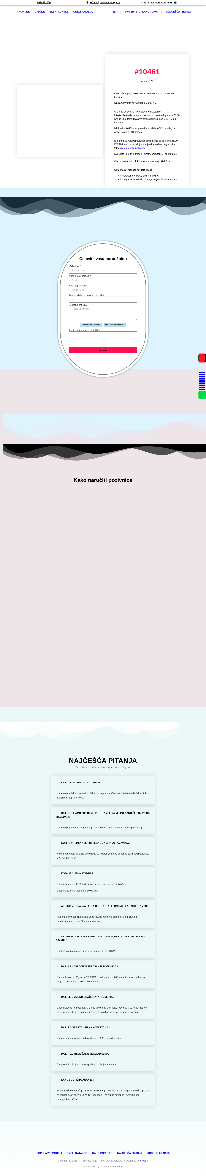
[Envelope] (202, 367)
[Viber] (202, 385)
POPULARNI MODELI (49, 1153)
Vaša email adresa (79, 276)
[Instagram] (202, 358)
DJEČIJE (40, 11)
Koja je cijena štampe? (77, 873)
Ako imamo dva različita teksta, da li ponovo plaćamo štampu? (104, 906)
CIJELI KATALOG (83, 11)
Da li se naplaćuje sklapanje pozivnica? (89, 966)
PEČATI (116, 11)
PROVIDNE (23, 11)
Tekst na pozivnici (78, 305)
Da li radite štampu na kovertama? (85, 1027)
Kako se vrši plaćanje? (77, 1080)
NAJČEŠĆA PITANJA (178, 11)
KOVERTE (131, 11)
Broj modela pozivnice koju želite (86, 295)
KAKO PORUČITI (152, 11)
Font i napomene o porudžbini (85, 330)
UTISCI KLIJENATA (158, 1153)
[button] (103, 782)
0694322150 (44, 2)
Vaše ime (74, 266)
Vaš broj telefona (78, 285)
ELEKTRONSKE (59, 11)
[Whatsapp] (202, 376)
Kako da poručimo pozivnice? (81, 782)
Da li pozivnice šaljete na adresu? (85, 1053)
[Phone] (202, 395)
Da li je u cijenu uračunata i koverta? (87, 997)
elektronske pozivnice (134, 148)
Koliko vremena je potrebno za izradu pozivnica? (95, 843)
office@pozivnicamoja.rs (105, 2)
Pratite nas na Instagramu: (157, 2)
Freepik (144, 1160)
